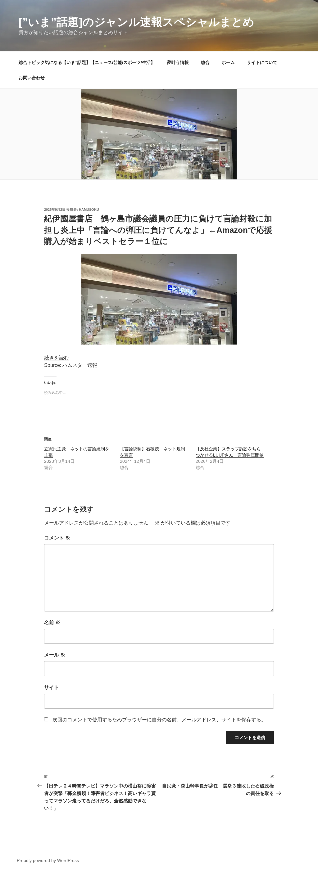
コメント (57, 537)
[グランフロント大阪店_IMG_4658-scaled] (159, 342)
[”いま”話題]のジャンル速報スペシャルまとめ (136, 22)
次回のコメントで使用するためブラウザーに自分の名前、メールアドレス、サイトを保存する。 (159, 719)
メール (54, 654)
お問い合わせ (32, 77)
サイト (51, 687)
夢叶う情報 (178, 62)
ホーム (228, 62)
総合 (205, 62)
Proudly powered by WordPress (48, 860)
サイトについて (262, 62)
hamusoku (89, 209)
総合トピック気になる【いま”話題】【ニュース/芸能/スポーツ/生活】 (87, 62)
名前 (52, 622)
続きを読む (56, 357)
